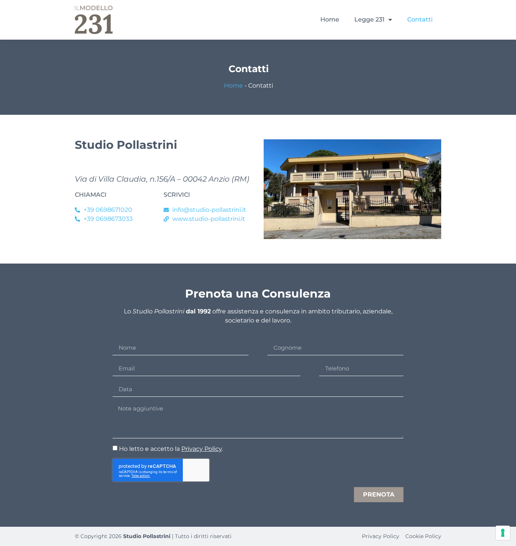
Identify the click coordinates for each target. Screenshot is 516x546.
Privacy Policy (201, 448)
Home (329, 19)
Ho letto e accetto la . (171, 448)
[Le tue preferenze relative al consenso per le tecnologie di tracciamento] (503, 533)
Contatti (420, 19)
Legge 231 (369, 19)
